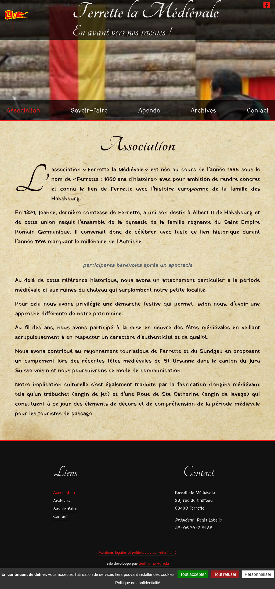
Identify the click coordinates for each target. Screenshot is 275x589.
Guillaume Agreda (154, 563)
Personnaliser (258, 574)
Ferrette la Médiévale (145, 12)
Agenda (149, 110)
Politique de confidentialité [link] (137, 582)
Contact (258, 110)
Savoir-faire (89, 110)
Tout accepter (193, 574)
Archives (203, 110)
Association (23, 110)
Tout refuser (225, 574)
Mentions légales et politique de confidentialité (137, 552)
